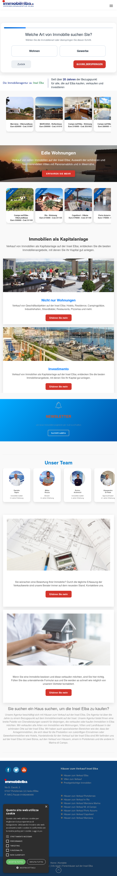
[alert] (26, 838)
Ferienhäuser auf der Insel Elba (77, 865)
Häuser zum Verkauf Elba (76, 775)
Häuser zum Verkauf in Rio (77, 799)
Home (53, 862)
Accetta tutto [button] (16, 862)
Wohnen (34, 51)
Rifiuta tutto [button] (36, 862)
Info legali (55, 865)
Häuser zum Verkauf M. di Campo (80, 806)
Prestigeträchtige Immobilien (77, 782)
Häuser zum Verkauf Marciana (78, 817)
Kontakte (62, 862)
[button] (21, 837)
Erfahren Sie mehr (58, 317)
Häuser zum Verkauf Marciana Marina (82, 803)
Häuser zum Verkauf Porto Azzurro (80, 810)
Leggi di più (37, 831)
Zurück (21, 64)
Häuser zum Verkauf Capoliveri (79, 814)
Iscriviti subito (58, 433)
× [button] (46, 807)
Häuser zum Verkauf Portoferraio (80, 795)
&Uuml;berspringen (89, 64)
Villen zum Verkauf (73, 779)
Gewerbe (83, 51)
